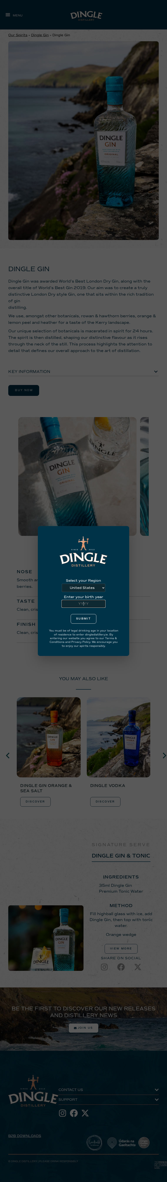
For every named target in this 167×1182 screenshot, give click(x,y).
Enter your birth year (83, 597)
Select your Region (83, 580)
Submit (83, 618)
